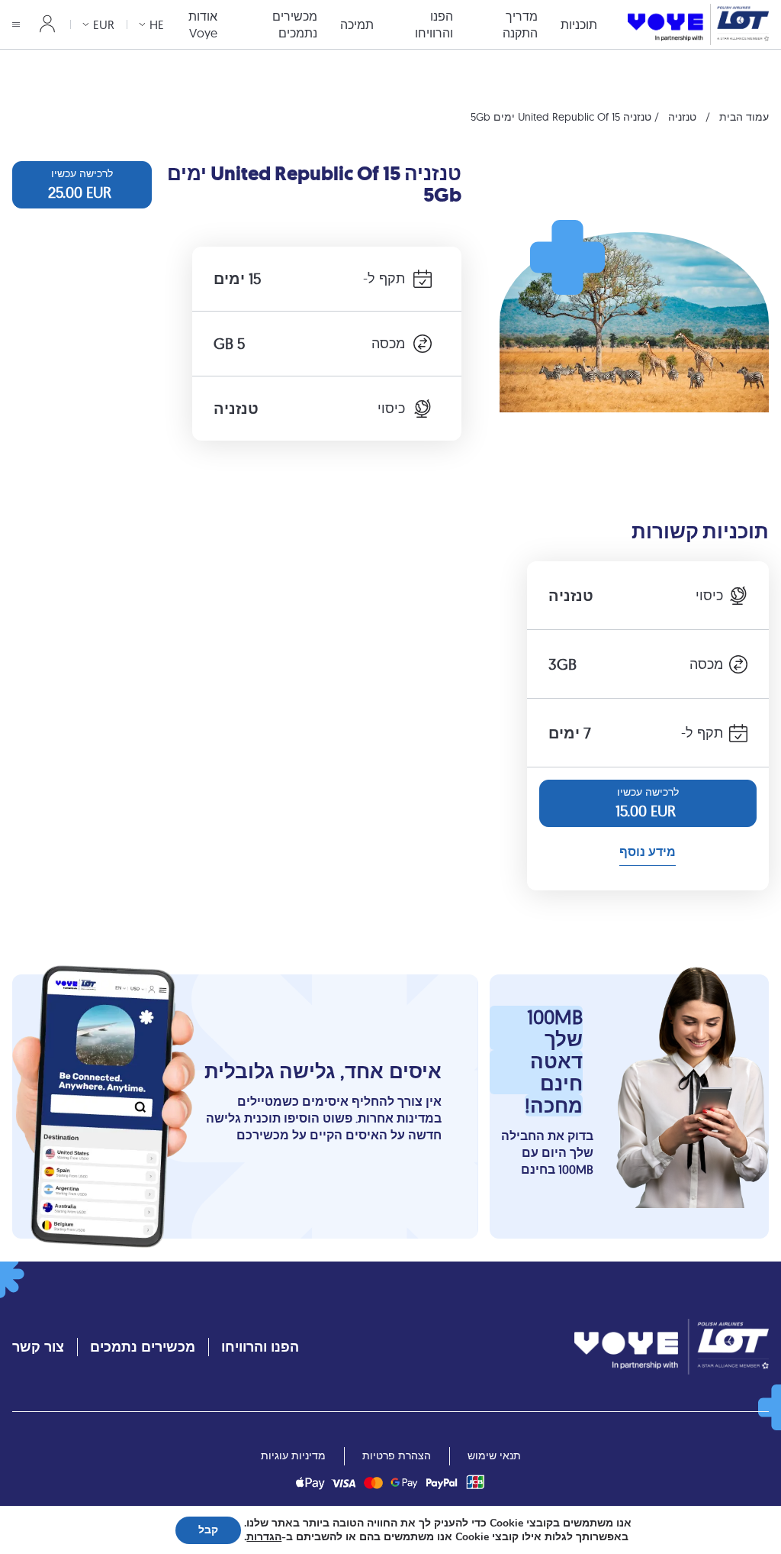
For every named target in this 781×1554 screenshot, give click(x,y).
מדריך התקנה (520, 24)
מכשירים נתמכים (294, 24)
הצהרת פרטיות (396, 1455)
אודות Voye (202, 24)
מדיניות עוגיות (293, 1455)
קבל (208, 1530)
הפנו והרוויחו (434, 24)
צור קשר (38, 1346)
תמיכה (357, 24)
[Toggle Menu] (16, 24)
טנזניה (682, 117)
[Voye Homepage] (698, 24)
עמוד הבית (744, 117)
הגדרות (263, 1537)
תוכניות (579, 24)
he (156, 24)
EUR (103, 24)
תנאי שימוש (494, 1455)
